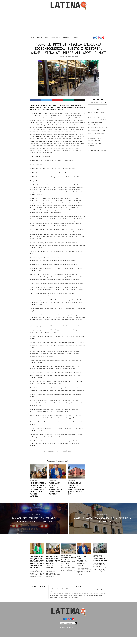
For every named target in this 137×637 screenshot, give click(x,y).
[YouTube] (103, 37)
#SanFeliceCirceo (98, 145)
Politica (76, 56)
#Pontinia (94, 138)
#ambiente (90, 112)
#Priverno (99, 138)
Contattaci (75, 37)
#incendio (99, 127)
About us (73, 630)
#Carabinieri (91, 115)
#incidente (104, 127)
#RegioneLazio (92, 143)
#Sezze (100, 148)
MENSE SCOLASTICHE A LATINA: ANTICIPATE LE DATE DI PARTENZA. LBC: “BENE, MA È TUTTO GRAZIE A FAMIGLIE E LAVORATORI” (38, 489)
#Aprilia (97, 112)
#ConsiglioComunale (92, 120)
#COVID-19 (58, 451)
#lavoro (89, 133)
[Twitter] (96, 37)
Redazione (62, 56)
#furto (90, 127)
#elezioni (100, 122)
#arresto (102, 112)
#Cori (97, 120)
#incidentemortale (92, 130)
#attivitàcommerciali (49, 451)
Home (32, 37)
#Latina (69, 451)
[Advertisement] (68, 21)
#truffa (105, 150)
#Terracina (92, 150)
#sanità (104, 145)
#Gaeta (94, 127)
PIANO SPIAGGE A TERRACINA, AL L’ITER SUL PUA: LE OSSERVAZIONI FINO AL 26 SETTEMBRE (68, 559)
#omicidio (102, 136)
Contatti (67, 630)
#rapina (104, 140)
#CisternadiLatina (94, 117)
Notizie (38, 37)
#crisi (64, 451)
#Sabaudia (91, 145)
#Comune (103, 117)
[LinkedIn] (101, 37)
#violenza (90, 153)
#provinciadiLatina (95, 140)
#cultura (90, 122)
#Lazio (94, 133)
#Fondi (90, 125)
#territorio (100, 150)
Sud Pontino (66, 37)
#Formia (95, 125)
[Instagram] (99, 37)
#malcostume (100, 133)
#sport (104, 148)
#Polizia (90, 138)
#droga (95, 122)
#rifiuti (98, 143)
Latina (46, 37)
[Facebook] (94, 37)
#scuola (90, 148)
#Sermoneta (95, 148)
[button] (105, 103)
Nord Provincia (54, 37)
